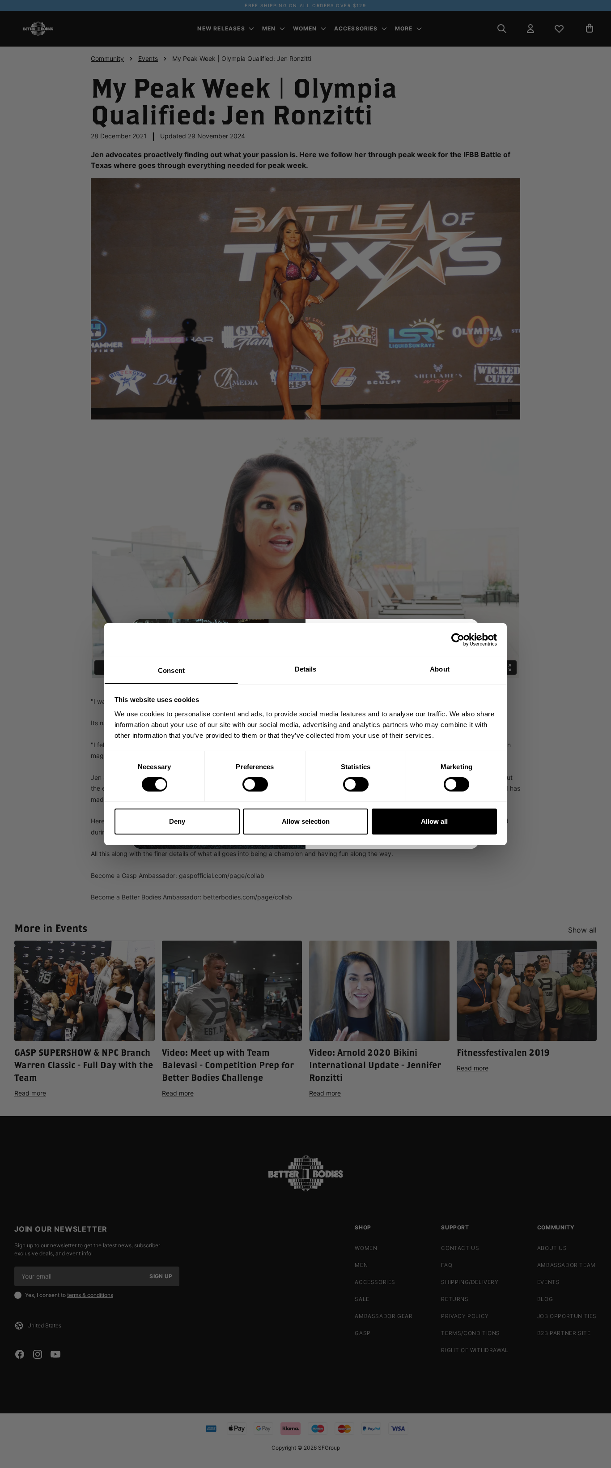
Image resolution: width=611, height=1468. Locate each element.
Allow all (434, 821)
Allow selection (306, 821)
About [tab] (440, 668)
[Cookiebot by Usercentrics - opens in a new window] (458, 639)
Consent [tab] (171, 670)
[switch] (255, 784)
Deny (177, 821)
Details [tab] (306, 668)
